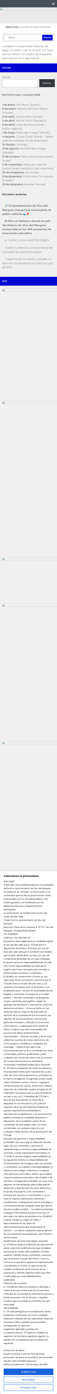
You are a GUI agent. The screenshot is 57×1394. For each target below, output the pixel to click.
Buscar (6, 77)
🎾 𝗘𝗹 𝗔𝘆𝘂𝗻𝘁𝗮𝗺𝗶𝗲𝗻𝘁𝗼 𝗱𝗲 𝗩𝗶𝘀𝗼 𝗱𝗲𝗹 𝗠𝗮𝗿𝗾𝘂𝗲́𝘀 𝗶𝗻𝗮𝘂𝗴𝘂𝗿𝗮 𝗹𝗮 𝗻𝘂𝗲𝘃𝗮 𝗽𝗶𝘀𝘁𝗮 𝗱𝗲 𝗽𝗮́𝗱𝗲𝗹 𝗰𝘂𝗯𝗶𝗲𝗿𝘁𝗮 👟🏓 (26, 210)
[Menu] (53, 3)
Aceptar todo (28, 1371)
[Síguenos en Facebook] (43, 68)
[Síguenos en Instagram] (48, 68)
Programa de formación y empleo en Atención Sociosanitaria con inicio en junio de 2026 (27, 263)
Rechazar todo (29, 1387)
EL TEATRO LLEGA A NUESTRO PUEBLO (27, 240)
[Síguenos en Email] (53, 68)
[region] (28, 1132)
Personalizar (28, 1379)
